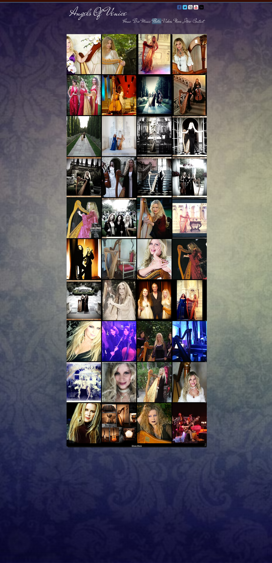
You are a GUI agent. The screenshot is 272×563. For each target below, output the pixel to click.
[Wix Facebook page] (179, 7)
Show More (137, 446)
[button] (84, 54)
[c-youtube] (196, 7)
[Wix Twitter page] (185, 7)
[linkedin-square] (201, 7)
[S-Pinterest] (190, 7)
